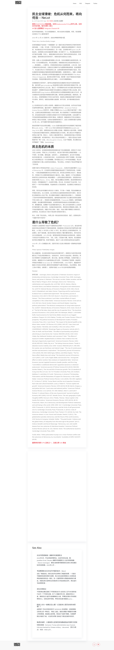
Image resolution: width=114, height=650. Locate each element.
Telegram (87, 3)
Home (74, 3)
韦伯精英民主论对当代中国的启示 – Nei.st (51, 571)
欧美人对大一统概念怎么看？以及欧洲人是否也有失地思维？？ (56, 605)
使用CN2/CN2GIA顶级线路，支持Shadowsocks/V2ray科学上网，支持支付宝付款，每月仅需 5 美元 (57, 25)
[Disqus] (57, 476)
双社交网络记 (41, 589)
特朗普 (51, 21)
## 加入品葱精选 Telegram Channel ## (45, 28)
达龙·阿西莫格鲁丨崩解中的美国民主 (49, 555)
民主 (48, 21)
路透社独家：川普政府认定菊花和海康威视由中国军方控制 (57, 622)
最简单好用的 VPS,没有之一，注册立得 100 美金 (49, 443)
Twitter (95, 3)
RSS (80, 3)
